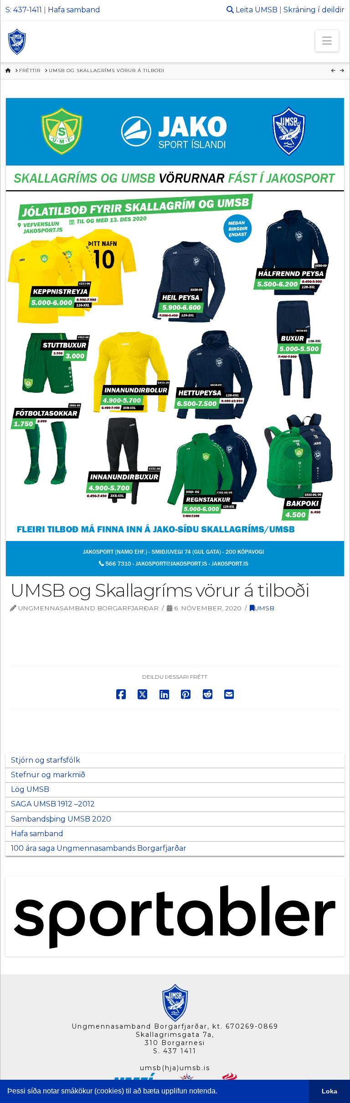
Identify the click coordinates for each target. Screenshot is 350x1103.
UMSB (266, 9)
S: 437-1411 (23, 9)
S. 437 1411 (174, 1051)
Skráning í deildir (314, 9)
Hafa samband (74, 9)
